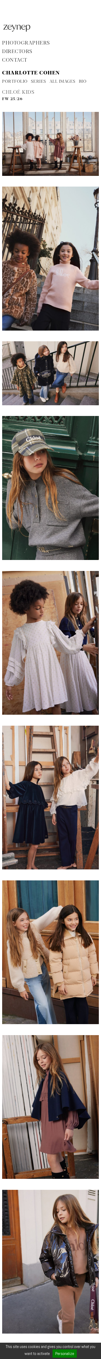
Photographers (26, 43)
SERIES (38, 82)
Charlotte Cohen (31, 73)
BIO (83, 82)
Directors (17, 52)
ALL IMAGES (63, 82)
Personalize (64, 1353)
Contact (14, 60)
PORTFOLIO (15, 82)
